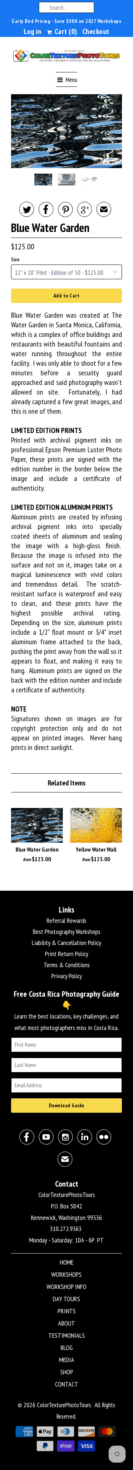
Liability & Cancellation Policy (66, 942)
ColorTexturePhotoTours (64, 1405)
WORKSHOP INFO (66, 1286)
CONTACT (66, 1384)
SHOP (66, 1372)
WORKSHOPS (66, 1274)
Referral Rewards (66, 920)
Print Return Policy (66, 953)
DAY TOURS (66, 1299)
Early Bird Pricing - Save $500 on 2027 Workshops (66, 21)
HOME (67, 1262)
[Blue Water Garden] (66, 131)
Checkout (95, 31)
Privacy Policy (66, 976)
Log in (32, 31)
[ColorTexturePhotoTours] (66, 57)
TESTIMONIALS (66, 1335)
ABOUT (66, 1323)
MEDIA (66, 1359)
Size (15, 259)
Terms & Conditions (67, 965)
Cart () (65, 31)
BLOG (67, 1347)
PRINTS (67, 1311)
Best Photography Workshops (66, 931)
